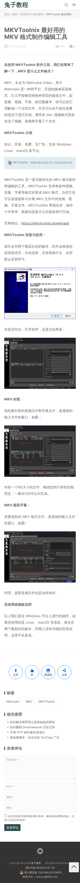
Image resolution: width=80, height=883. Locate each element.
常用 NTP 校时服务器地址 (27, 732)
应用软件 (25, 14)
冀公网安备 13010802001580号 (43, 872)
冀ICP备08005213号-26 (40, 867)
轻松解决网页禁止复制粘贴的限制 (32, 722)
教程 (14, 14)
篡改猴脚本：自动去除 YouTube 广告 (35, 737)
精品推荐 (38, 14)
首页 (6, 14)
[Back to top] (74, 867)
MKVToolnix (47, 701)
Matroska (12, 701)
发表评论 (12, 827)
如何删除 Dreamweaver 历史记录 (32, 727)
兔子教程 (36, 863)
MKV (29, 701)
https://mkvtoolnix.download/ (45, 223)
